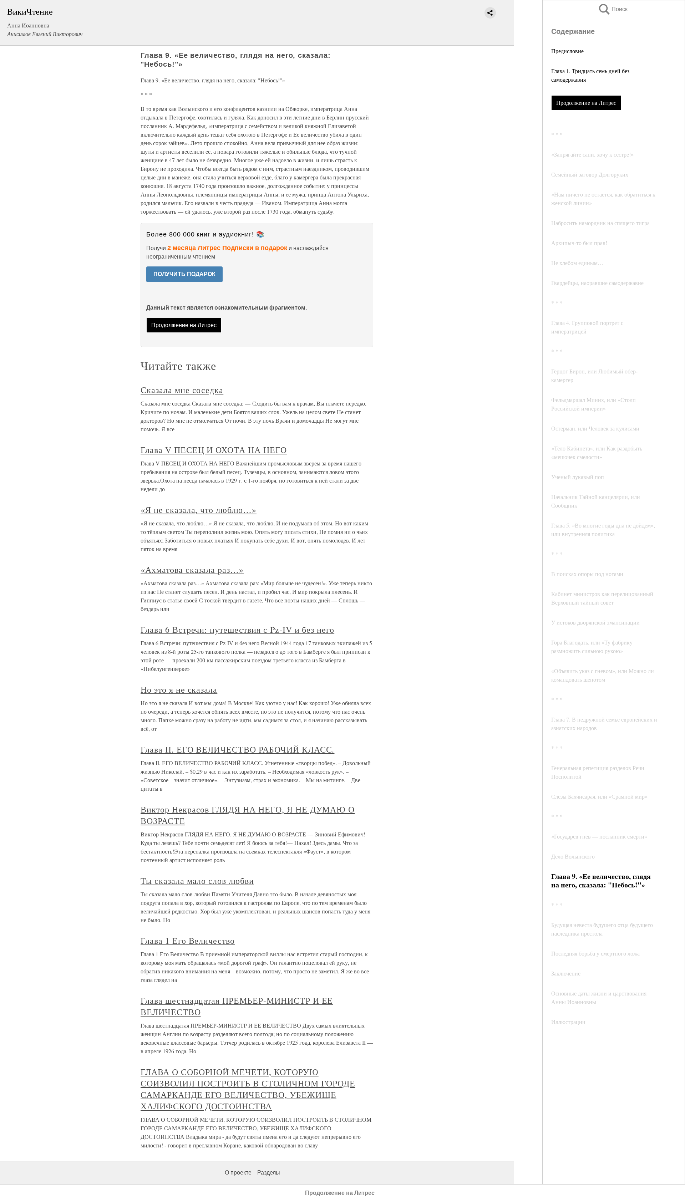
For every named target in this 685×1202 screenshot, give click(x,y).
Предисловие (567, 51)
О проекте (238, 1173)
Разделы (268, 1173)
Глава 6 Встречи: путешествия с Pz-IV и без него (237, 629)
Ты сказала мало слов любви (197, 880)
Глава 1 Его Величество (188, 940)
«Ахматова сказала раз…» (192, 569)
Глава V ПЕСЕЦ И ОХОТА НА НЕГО (214, 449)
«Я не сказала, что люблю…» (199, 509)
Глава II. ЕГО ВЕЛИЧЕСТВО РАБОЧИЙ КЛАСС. (237, 749)
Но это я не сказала (179, 689)
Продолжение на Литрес (586, 102)
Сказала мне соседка (182, 390)
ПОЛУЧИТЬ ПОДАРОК (184, 274)
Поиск (613, 9)
